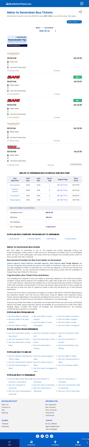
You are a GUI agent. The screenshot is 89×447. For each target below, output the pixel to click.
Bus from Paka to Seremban (44, 385)
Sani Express (15, 196)
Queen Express (13, 263)
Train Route (50, 415)
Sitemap (5, 413)
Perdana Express (15, 190)
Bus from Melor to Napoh (68, 319)
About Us (5, 404)
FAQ (3, 410)
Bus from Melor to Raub (67, 322)
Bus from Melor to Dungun (19, 316)
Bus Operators (51, 404)
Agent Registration (53, 426)
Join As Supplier (51, 429)
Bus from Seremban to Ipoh (19, 339)
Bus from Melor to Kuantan (69, 316)
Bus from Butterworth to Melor (20, 362)
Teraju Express (15, 200)
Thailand (5, 424)
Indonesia (5, 426)
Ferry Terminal (51, 410)
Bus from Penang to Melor (68, 365)
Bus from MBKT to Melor (67, 356)
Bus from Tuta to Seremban (69, 391)
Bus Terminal (50, 407)
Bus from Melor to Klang (18, 325)
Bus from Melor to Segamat (69, 325)
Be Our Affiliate (51, 424)
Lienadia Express (41, 263)
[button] (17, 41)
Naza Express (15, 185)
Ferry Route (50, 413)
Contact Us (6, 407)
